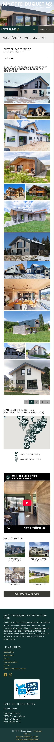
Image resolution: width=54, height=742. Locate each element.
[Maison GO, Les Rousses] (27, 326)
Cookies (27, 734)
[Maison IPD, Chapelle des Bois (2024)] (27, 246)
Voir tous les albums (27, 594)
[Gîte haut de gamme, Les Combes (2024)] (15, 111)
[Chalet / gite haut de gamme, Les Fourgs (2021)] (38, 192)
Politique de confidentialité (27, 739)
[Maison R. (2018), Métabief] (27, 377)
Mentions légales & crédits (27, 736)
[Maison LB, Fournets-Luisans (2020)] (38, 270)
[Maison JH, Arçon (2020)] (27, 294)
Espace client (46, 29)
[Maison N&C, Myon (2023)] (27, 216)
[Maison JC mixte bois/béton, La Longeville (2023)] (27, 88)
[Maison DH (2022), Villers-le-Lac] (15, 270)
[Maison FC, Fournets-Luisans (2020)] (27, 135)
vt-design (38, 731)
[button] (34, 440)
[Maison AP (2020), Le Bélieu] (38, 351)
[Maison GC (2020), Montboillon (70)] (27, 167)
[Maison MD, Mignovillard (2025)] (14, 192)
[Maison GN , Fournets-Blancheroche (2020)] (14, 351)
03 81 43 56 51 (14, 719)
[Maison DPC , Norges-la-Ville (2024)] (38, 111)
